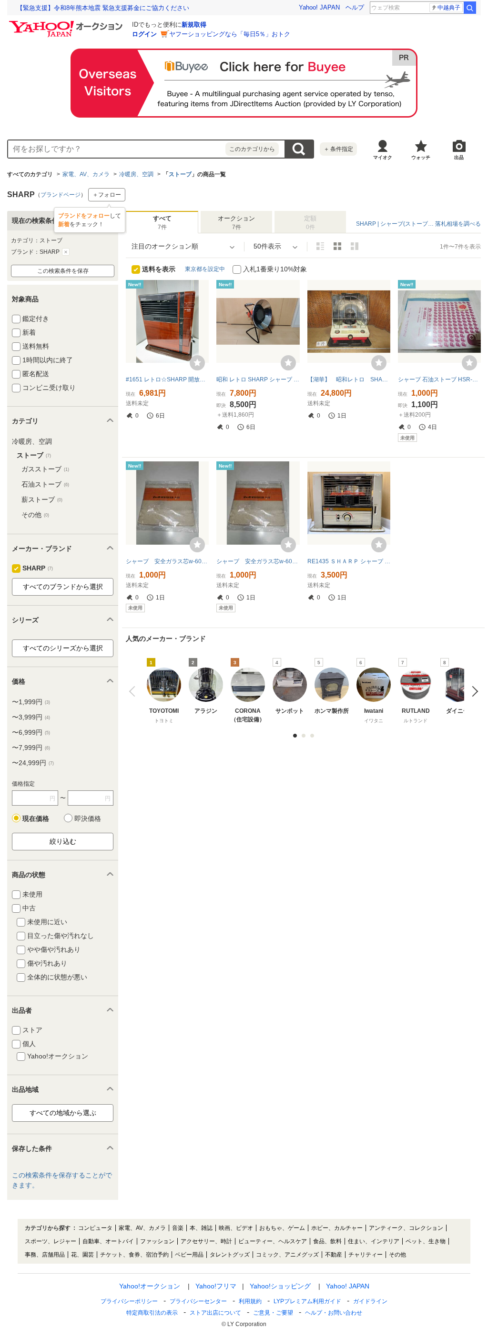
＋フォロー (106, 194)
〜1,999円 (31, 702)
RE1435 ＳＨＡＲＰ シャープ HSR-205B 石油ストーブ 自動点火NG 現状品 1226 (348, 561)
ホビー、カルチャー (337, 1228)
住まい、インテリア (373, 1241)
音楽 (177, 1228)
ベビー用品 (189, 1254)
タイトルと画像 (320, 246)
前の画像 (134, 691)
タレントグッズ (230, 1254)
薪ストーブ (41, 499)
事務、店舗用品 (45, 1254)
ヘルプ (355, 7)
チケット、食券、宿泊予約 (134, 1254)
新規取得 (194, 24)
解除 (66, 252)
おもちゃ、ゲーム (282, 1228)
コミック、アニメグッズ (287, 1254)
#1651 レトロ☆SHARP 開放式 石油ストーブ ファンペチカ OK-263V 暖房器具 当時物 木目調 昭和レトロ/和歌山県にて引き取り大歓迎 (167, 379)
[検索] (470, 7)
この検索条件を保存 (63, 271)
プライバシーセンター (198, 1301)
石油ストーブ (45, 484)
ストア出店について (215, 1312)
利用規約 (250, 1301)
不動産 (333, 1254)
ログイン (144, 34)
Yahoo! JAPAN (319, 7)
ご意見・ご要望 (273, 1312)
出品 (459, 157)
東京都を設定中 (205, 269)
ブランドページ (61, 194)
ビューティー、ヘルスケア (272, 1241)
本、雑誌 (201, 1228)
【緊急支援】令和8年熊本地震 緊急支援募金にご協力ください (103, 7)
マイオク (382, 157)
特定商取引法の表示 (152, 1312)
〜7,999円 (31, 747)
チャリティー (365, 1254)
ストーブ (180, 174)
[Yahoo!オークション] (67, 23)
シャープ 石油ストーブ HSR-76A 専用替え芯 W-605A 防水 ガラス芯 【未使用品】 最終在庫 (439, 379)
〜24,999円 (33, 763)
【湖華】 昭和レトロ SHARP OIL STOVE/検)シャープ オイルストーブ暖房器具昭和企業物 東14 (348, 379)
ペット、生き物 (426, 1241)
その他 (35, 515)
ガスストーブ (45, 469)
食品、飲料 (327, 1241)
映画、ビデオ (236, 1228)
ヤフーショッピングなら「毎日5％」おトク (229, 34)
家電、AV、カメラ (86, 174)
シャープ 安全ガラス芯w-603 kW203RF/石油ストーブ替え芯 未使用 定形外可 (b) (167, 561)
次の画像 (472, 691)
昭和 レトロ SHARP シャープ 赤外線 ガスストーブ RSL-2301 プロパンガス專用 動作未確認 (257, 379)
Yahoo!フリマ (215, 1286)
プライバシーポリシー (129, 1301)
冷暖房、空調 (136, 174)
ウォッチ (420, 157)
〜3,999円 (31, 717)
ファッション (157, 1241)
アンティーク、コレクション (406, 1228)
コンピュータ (95, 1228)
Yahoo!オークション (149, 1286)
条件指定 (338, 149)
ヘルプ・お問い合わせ (333, 1312)
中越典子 (448, 7)
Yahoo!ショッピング (280, 1286)
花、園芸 (82, 1254)
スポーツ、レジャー (50, 1241)
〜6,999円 (31, 732)
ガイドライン (370, 1301)
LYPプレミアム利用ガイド (307, 1301)
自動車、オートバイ (108, 1241)
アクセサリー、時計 (206, 1241)
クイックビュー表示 (354, 246)
